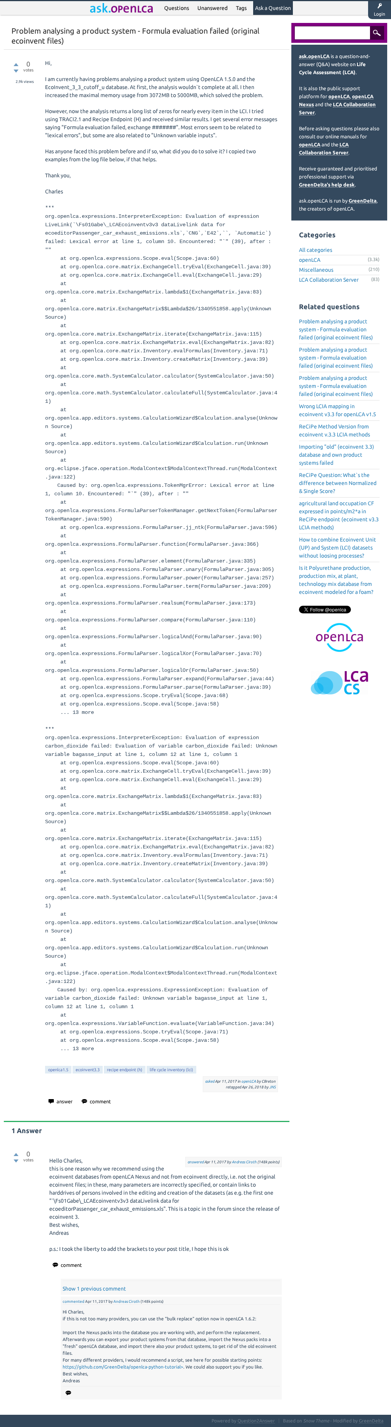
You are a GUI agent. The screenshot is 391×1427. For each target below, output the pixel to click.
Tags (241, 8)
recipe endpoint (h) (124, 1069)
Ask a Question (273, 8)
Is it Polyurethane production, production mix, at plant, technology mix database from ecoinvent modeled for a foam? (336, 580)
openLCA (248, 1081)
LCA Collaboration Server (329, 280)
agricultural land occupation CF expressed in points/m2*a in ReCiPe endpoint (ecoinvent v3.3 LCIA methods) (339, 515)
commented (73, 1301)
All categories (315, 250)
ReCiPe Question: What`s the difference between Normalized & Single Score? (337, 483)
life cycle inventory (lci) (171, 1069)
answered (195, 1162)
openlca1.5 (58, 1069)
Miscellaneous (316, 270)
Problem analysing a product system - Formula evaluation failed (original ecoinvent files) (336, 329)
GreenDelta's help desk (327, 184)
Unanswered (212, 8)
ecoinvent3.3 (88, 1069)
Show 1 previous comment (94, 1289)
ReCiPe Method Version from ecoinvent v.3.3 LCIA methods (334, 430)
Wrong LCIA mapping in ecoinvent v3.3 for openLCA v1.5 (337, 410)
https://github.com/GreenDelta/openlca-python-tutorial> (123, 1366)
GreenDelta (362, 200)
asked (209, 1081)
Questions (176, 8)
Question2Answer (256, 1420)
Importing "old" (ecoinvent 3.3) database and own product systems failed (336, 455)
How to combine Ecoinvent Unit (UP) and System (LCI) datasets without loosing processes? (337, 548)
